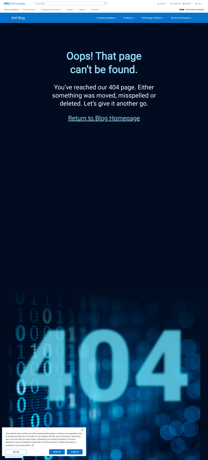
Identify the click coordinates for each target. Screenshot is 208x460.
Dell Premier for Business (195, 10)
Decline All (57, 452)
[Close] (82, 430)
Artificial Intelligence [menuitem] (11, 10)
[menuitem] (30, 10)
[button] (162, 3)
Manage (16, 452)
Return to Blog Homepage (104, 118)
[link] (175, 3)
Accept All (74, 452)
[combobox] (71, 4)
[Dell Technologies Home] (14, 3)
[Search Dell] (105, 3)
